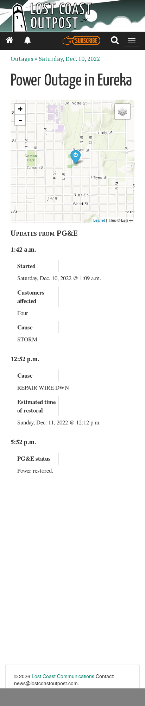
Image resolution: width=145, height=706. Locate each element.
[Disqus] (72, 574)
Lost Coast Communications (63, 676)
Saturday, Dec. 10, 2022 (69, 59)
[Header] (72, 16)
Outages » (24, 59)
